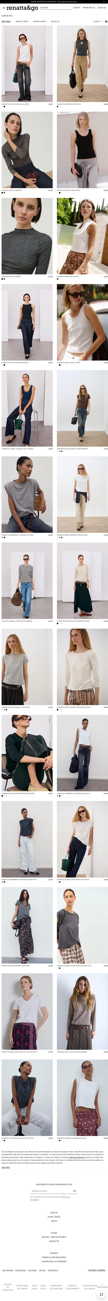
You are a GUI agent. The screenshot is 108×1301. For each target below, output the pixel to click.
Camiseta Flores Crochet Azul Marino (17, 449)
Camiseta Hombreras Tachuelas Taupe (17, 535)
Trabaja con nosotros (54, 1257)
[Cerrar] (104, 2)
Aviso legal (34, 1287)
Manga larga (39, 21)
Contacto (54, 1241)
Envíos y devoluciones (54, 1237)
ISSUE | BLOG (54, 1217)
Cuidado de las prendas (54, 1261)
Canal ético (43, 1287)
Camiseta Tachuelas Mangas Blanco (72, 1138)
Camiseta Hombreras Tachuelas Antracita (19, 879)
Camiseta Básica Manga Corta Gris (16, 707)
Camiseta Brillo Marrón (12, 190)
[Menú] (4, 8)
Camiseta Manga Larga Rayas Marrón (17, 621)
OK (74, 1191)
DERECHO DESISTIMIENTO (72, 1287)
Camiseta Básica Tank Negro (68, 190)
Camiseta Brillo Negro (11, 276)
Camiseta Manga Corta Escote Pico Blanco (19, 1052)
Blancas (55, 21)
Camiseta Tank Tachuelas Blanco (15, 104)
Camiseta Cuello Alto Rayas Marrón (72, 1052)
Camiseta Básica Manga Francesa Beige (73, 621)
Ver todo (6, 21)
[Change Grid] (106, 21)
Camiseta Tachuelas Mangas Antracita (18, 1138)
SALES (54, 1221)
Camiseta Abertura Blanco (68, 276)
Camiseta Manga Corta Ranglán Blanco (73, 879)
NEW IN (54, 1213)
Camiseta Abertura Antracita (69, 104)
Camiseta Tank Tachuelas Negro (15, 362)
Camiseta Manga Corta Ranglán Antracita (74, 965)
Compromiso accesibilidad (56, 1287)
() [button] (89, 8)
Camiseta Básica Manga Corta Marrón (72, 449)
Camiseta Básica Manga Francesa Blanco (74, 707)
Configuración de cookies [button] (89, 1287)
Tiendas (54, 1253)
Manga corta (22, 21)
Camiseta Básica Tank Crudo (68, 362)
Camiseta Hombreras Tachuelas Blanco (73, 793)
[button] (56, 7)
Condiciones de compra (22, 1287)
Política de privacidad (8, 1287)
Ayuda (54, 1233)
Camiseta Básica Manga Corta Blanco (72, 535)
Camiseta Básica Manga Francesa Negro (18, 793)
